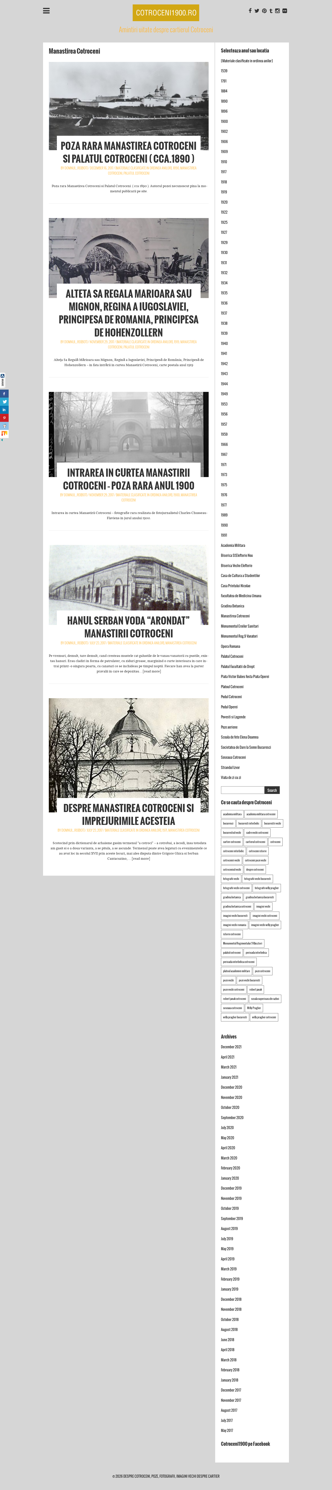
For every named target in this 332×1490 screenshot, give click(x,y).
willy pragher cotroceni (264, 1017)
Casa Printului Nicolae (235, 585)
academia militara (232, 814)
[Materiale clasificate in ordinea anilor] (143, 168)
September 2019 (232, 1218)
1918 (224, 182)
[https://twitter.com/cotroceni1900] (256, 11)
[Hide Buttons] (2, 441)
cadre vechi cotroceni (257, 832)
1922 (224, 212)
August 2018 (229, 1329)
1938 (224, 323)
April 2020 (228, 1147)
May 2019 (227, 1248)
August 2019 (229, 1228)
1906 (224, 141)
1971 (164, 830)
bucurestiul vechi (232, 832)
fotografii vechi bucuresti (257, 879)
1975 (224, 484)
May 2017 (227, 1430)
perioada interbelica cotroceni (239, 962)
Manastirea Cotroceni (181, 642)
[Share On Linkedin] (4, 410)
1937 (224, 313)
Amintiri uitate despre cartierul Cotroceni (166, 29)
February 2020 (230, 1168)
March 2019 (229, 1269)
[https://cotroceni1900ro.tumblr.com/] (270, 11)
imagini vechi (263, 906)
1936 (224, 303)
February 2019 (230, 1279)
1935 (224, 293)
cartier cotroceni (232, 842)
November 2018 (231, 1309)
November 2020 (231, 1097)
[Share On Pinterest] (4, 418)
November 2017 (231, 1400)
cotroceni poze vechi (255, 860)
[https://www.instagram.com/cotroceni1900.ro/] (277, 11)
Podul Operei (229, 707)
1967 (224, 454)
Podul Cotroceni (231, 696)
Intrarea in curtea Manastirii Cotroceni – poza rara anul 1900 (128, 479)
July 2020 (227, 1127)
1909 (224, 151)
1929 (224, 242)
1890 (176, 168)
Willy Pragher (254, 1008)
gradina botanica (232, 897)
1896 (224, 111)
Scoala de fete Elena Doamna (239, 737)
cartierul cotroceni (255, 842)
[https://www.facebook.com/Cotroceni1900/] (250, 11)
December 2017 (231, 1390)
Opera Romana (230, 646)
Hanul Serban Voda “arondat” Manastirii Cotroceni (128, 627)
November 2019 (231, 1198)
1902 (224, 131)
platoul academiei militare (236, 971)
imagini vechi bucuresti (235, 916)
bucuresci (228, 823)
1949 (224, 393)
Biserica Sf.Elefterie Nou (237, 555)
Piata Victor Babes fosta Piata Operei (245, 676)
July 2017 (227, 1420)
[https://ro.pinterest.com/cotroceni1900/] (264, 11)
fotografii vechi (231, 879)
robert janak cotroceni (234, 999)
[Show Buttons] (3, 387)
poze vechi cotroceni (233, 989)
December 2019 (231, 1188)
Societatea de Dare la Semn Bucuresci (246, 747)
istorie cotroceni (232, 934)
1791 (224, 81)
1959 (224, 434)
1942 (224, 363)
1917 (224, 171)
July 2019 (227, 1238)
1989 (224, 515)
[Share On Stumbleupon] (4, 434)
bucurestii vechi (272, 823)
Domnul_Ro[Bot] (76, 168)
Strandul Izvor (230, 767)
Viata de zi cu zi (231, 777)
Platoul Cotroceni (232, 686)
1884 (224, 91)
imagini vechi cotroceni (265, 916)
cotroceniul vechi (232, 869)
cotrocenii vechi (231, 860)
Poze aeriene (229, 727)
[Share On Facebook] (4, 394)
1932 (224, 272)
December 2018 (231, 1299)
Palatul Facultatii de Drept (238, 666)
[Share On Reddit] (4, 426)
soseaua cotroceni (232, 1008)
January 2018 (229, 1380)
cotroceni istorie (257, 851)
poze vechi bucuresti (249, 980)
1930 (224, 252)
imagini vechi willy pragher (265, 925)
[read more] (152, 671)
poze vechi (228, 980)
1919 (176, 341)
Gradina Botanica (232, 606)
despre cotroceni (255, 869)
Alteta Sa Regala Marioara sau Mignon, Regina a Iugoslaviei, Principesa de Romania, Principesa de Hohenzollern (129, 313)
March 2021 (229, 1067)
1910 (224, 161)
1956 (224, 414)
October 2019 (230, 1208)
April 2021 (227, 1057)
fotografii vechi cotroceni (236, 888)
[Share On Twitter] (4, 402)
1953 (224, 404)
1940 (224, 343)
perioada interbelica (256, 952)
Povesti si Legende (233, 717)
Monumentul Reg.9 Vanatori (239, 636)
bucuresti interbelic (248, 823)
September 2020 (232, 1117)
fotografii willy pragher (267, 888)
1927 (224, 232)
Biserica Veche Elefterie (236, 565)
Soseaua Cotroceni (233, 757)
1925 (224, 222)
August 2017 (229, 1410)
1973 (224, 474)
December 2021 (231, 1046)
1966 (224, 444)
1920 (224, 202)
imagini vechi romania (234, 925)
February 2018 (230, 1370)
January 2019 (229, 1289)
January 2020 (230, 1178)
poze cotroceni (262, 971)
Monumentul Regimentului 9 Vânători (242, 943)
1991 (224, 535)
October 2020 (230, 1107)
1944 (224, 383)
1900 (176, 494)
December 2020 (231, 1087)
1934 (224, 283)
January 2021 (229, 1077)
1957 (224, 424)
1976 (224, 494)
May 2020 (227, 1137)
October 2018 (230, 1319)
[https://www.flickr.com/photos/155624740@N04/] (284, 11)
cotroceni (275, 842)
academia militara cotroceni (261, 814)
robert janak (255, 989)
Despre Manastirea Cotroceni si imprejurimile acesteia (128, 814)
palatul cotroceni (232, 952)
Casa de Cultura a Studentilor (240, 575)
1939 (224, 333)
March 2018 (229, 1360)
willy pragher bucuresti (235, 1017)
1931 (224, 262)
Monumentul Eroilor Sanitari (240, 626)
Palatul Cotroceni (136, 173)
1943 (224, 373)
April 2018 (227, 1349)
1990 (224, 525)
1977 (224, 505)
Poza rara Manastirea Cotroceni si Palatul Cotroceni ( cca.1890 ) (129, 152)
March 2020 (229, 1158)
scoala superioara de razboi (265, 999)
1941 (224, 353)
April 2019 (228, 1259)
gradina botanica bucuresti (260, 897)
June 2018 (227, 1339)
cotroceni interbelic (233, 851)
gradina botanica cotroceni (237, 906)
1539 (224, 70)
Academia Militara (233, 545)
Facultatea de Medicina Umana (241, 595)
